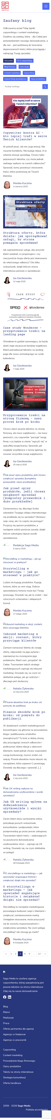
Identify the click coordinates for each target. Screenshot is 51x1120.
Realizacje (8, 1017)
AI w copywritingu (24, 60)
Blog (5, 1006)
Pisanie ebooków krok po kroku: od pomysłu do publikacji (24, 715)
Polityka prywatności (37, 1109)
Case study (24, 67)
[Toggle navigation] (45, 6)
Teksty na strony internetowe (18, 1071)
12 (39, 953)
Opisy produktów (38, 79)
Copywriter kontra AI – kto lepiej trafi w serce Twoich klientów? (25, 136)
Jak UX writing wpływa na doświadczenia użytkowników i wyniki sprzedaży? (25, 807)
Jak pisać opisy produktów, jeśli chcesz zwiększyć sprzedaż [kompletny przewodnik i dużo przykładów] (24, 495)
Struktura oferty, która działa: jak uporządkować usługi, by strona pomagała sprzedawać (25, 238)
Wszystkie (8, 60)
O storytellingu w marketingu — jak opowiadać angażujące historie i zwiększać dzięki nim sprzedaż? (21, 893)
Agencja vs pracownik (14, 1039)
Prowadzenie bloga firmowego (19, 1060)
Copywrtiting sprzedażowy (15, 79)
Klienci (6, 1012)
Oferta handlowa (12, 1083)
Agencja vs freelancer (14, 1034)
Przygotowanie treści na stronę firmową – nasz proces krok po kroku (24, 419)
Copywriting (29, 73)
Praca (6, 1023)
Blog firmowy (9, 67)
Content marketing (11, 73)
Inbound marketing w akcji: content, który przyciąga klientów (22, 638)
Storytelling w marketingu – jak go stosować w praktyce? (21, 572)
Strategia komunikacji (14, 1077)
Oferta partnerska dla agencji (18, 1028)
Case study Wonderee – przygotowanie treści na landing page (24, 331)
